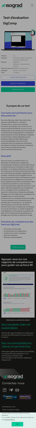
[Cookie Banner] (18, 420)
